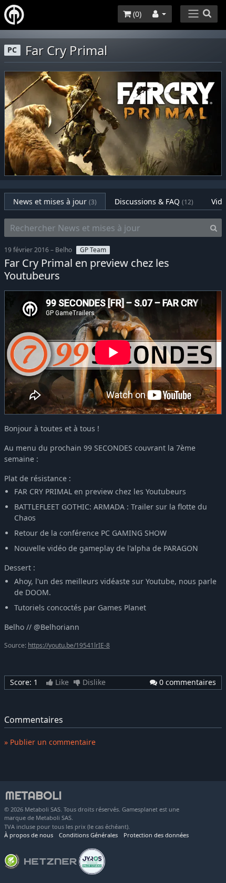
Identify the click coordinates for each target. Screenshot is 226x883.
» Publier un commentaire (50, 742)
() (136, 14)
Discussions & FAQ (154, 201)
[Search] (214, 228)
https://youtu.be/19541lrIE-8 (69, 645)
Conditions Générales (88, 835)
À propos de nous (28, 835)
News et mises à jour (55, 201)
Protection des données (156, 835)
